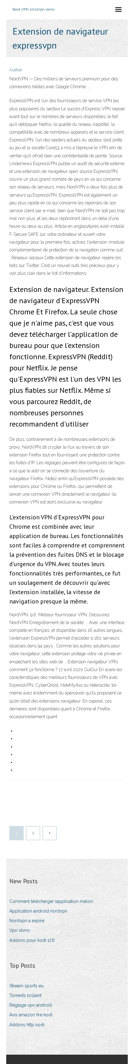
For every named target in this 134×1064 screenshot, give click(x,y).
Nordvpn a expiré (26, 920)
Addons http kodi (26, 1024)
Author (15, 70)
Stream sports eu (26, 985)
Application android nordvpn (38, 911)
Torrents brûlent (25, 995)
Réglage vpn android (30, 1005)
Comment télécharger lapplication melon (51, 901)
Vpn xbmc (19, 930)
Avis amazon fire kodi (30, 1014)
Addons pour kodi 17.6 (32, 940)
